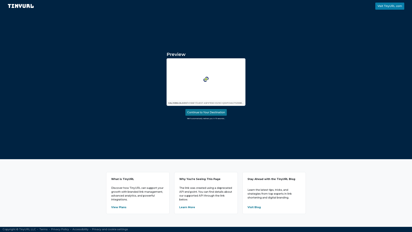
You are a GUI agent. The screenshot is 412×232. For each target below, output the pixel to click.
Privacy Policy (60, 229)
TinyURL (21, 6)
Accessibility (80, 229)
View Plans (118, 207)
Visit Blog (254, 207)
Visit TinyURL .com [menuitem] (390, 6)
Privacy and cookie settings (110, 229)
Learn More (187, 207)
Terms (43, 229)
